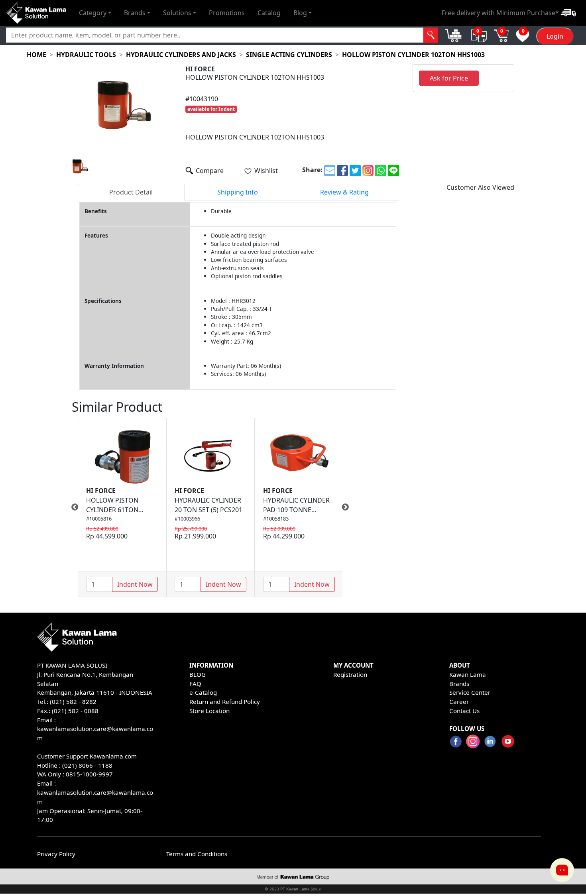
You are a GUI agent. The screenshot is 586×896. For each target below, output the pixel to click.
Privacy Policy (56, 854)
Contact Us (464, 711)
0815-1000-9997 (89, 774)
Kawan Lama (467, 674)
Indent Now (135, 584)
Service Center (469, 692)
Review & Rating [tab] (344, 192)
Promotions (227, 12)
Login (555, 36)
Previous (72, 507)
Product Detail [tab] (131, 192)
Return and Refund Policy (224, 701)
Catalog (269, 12)
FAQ (195, 684)
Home (36, 54)
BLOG (197, 674)
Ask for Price (449, 78)
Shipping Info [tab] (237, 192)
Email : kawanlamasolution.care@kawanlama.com (95, 792)
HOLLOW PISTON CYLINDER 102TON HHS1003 (413, 54)
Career (459, 701)
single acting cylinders (289, 54)
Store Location (209, 711)
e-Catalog (203, 692)
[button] (95, 13)
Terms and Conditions (196, 854)
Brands (459, 684)
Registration (350, 674)
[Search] (430, 35)
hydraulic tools (86, 54)
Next (348, 507)
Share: (312, 169)
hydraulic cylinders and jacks (181, 54)
